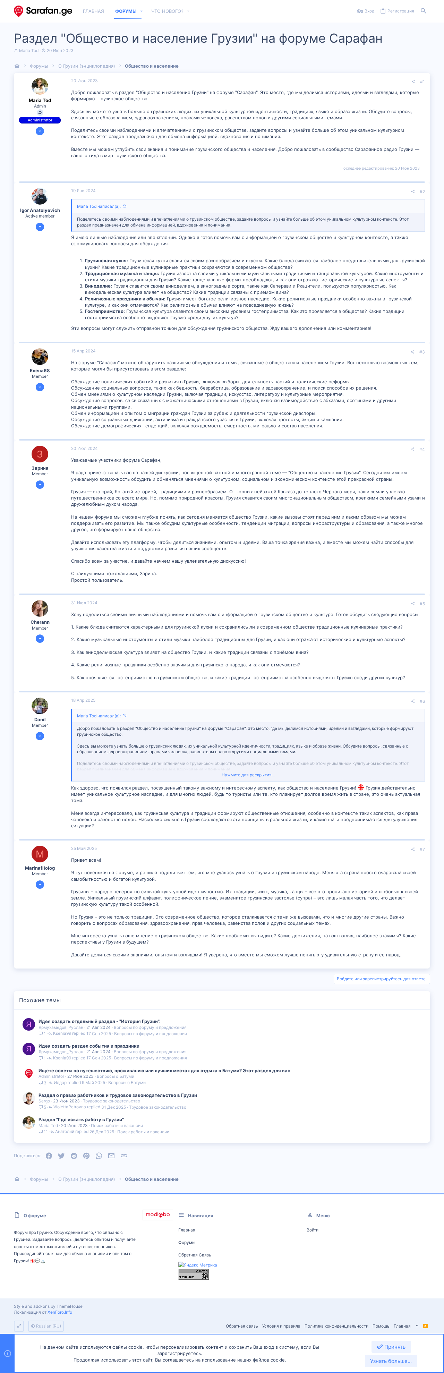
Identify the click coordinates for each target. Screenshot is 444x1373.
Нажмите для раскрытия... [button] (248, 774)
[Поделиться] (413, 82)
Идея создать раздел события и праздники (89, 1046)
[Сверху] (417, 1326)
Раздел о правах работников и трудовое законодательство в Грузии (118, 1095)
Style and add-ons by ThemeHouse (48, 1306)
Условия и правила (281, 1326)
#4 (422, 449)
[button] (141, 11)
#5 (422, 603)
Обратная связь (194, 1254)
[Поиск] (423, 11)
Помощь (381, 1326)
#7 (422, 849)
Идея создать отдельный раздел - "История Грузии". (100, 1021)
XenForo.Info (60, 1312)
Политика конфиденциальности (336, 1326)
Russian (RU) (48, 1326)
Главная (186, 1230)
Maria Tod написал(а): (99, 206)
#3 (422, 352)
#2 (422, 191)
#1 (422, 81)
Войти (312, 1230)
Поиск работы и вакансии (117, 1125)
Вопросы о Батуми (115, 1076)
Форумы (186, 1242)
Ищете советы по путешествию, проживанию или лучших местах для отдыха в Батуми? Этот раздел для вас (164, 1070)
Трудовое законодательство (111, 1100)
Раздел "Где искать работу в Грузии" (81, 1119)
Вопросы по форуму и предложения (150, 1027)
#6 (422, 701)
